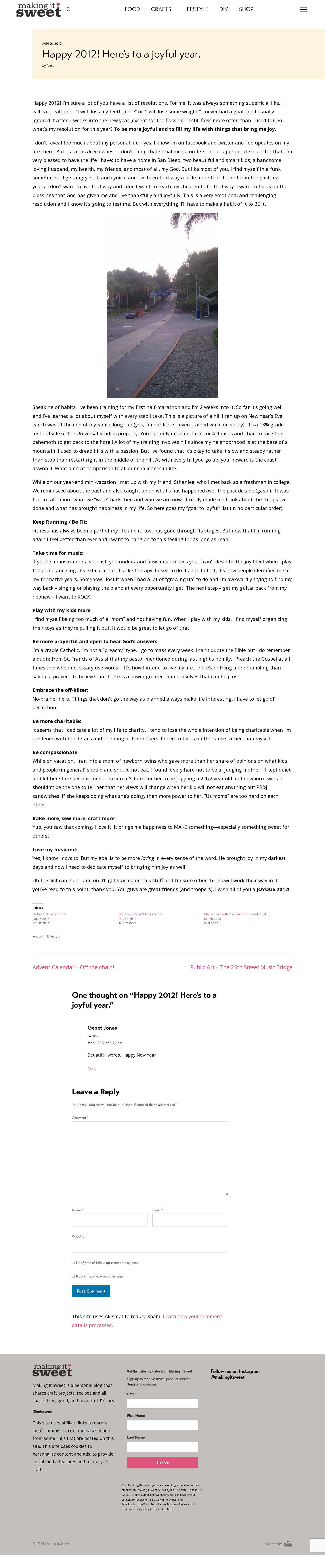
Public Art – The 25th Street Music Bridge (241, 967)
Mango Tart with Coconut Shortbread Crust (235, 914)
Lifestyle (195, 9)
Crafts (161, 9)
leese (50, 65)
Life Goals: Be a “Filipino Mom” (140, 914)
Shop (246, 9)
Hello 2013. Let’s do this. (49, 914)
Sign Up (163, 1462)
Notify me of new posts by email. (100, 1276)
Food (132, 9)
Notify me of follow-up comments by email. (108, 1262)
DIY (223, 9)
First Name (136, 1415)
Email (157, 1210)
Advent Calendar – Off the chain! (73, 967)
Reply (92, 1068)
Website (78, 1236)
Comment (80, 1118)
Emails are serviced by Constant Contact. (147, 1509)
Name (77, 1210)
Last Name (136, 1437)
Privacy (107, 1401)
